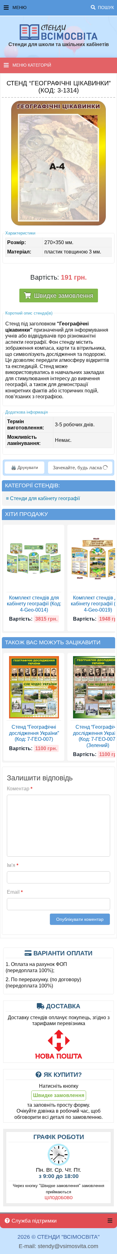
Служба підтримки (33, 1221)
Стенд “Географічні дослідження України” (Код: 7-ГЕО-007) (34, 733)
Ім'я (12, 865)
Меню (63, 7)
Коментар (19, 788)
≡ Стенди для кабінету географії (43, 498)
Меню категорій (31, 65)
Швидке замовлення (63, 295)
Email (15, 892)
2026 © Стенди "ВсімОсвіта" (58, 1237)
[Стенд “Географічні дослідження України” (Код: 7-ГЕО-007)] (34, 687)
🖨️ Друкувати (24, 467)
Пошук (105, 7)
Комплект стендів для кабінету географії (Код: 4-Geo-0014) (34, 604)
